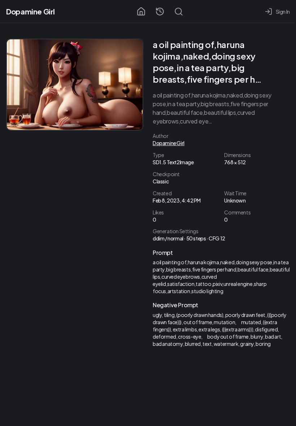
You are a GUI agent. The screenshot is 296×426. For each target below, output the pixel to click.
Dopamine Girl (30, 11)
